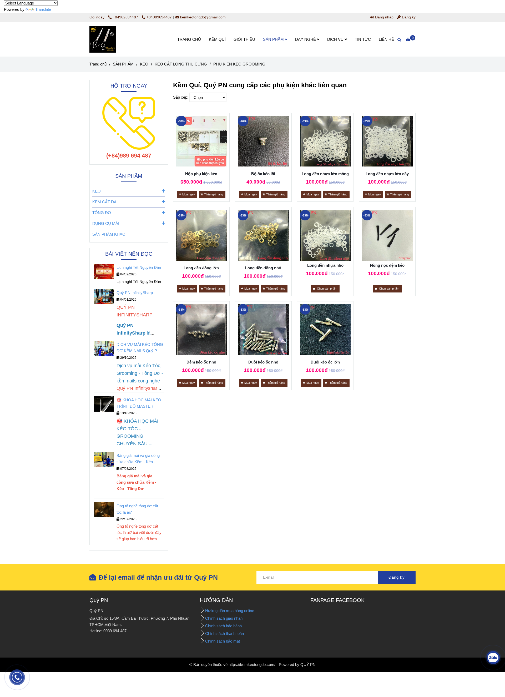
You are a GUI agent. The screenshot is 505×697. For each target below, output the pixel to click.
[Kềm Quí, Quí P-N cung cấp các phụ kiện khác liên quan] (201, 141)
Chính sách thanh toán (224, 633)
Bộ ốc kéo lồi (263, 173)
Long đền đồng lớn (201, 268)
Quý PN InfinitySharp (135, 292)
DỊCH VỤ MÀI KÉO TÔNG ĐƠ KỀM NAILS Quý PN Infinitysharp (140, 348)
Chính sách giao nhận (224, 618)
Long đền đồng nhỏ (263, 268)
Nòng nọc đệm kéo (387, 265)
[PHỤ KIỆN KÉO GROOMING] (102, 39)
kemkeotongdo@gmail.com (203, 17)
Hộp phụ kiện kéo (201, 173)
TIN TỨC (363, 39)
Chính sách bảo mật (222, 641)
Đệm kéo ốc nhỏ (201, 362)
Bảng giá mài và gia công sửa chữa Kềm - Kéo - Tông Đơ (138, 459)
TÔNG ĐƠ (101, 212)
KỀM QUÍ (217, 39)
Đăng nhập (383, 17)
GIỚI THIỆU (244, 39)
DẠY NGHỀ (306, 39)
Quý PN (98, 600)
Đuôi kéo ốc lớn (325, 362)
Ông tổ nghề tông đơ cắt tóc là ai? (137, 509)
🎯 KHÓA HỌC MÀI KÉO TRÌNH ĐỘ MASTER (139, 403)
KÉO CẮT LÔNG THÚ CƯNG (181, 64)
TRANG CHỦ (189, 39)
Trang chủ (98, 64)
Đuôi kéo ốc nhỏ (263, 362)
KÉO (144, 64)
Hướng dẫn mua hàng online (229, 610)
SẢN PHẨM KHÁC (108, 234)
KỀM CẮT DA (104, 202)
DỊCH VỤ (336, 39)
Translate (43, 9)
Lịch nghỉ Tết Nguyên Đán (139, 267)
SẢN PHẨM (274, 39)
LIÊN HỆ (386, 39)
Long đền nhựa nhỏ (325, 265)
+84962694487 (126, 17)
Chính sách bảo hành (224, 626)
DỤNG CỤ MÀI (105, 223)
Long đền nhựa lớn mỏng (325, 173)
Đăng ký (408, 17)
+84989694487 (159, 17)
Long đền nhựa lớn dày (387, 173)
